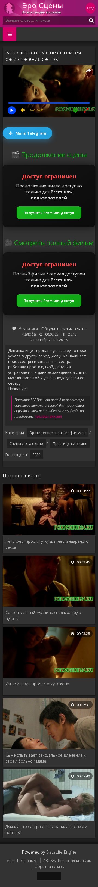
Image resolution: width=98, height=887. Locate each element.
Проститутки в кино (70, 443)
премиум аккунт (48, 416)
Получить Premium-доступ (49, 212)
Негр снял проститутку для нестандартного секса (46, 544)
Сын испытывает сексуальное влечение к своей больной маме (45, 758)
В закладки (28, 328)
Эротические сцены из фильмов (58, 432)
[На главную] (35, 8)
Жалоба (29, 334)
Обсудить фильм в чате (63, 328)
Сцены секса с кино (26, 443)
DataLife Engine (61, 852)
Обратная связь (49, 866)
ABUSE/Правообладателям (67, 860)
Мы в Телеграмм (21, 860)
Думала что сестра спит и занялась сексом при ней (46, 829)
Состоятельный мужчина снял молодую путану (43, 615)
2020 (36, 454)
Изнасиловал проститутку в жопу (37, 683)
